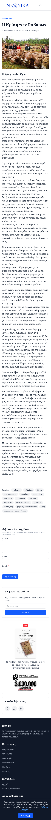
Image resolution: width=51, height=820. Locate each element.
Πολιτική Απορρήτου (11, 788)
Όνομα (5, 556)
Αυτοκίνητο (7, 754)
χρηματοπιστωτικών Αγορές (15, 511)
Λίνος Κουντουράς (31, 30)
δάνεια (39, 490)
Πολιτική (6, 771)
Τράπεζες (37, 502)
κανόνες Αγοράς (10, 494)
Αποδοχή (25, 815)
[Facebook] (7, 708)
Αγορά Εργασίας (9, 749)
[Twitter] (14, 708)
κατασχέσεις (38, 494)
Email (5, 566)
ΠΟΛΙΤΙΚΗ (7, 18)
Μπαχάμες (8, 498)
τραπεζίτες (8, 507)
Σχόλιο (6, 538)
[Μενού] (46, 5)
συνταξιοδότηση (22, 502)
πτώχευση (20, 498)
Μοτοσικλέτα (8, 762)
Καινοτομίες (7, 758)
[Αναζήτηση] (40, 5)
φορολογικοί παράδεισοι (27, 507)
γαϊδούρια (28, 490)
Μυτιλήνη (6, 767)
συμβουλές (8, 502)
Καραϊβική (25, 494)
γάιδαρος (16, 490)
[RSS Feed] (21, 708)
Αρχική (5, 784)
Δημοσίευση (10, 576)
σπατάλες (33, 498)
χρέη (43, 507)
